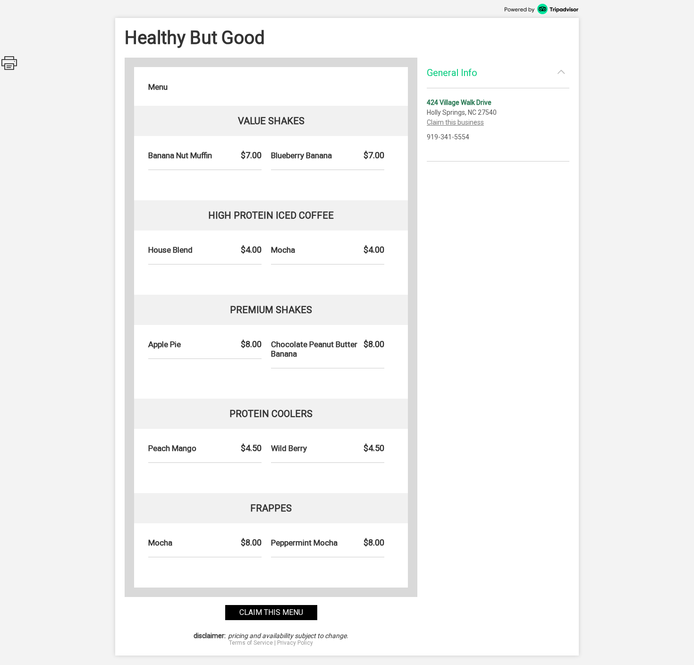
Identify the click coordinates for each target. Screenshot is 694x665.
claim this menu (271, 612)
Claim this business (455, 122)
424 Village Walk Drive (459, 102)
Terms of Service (251, 642)
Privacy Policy (295, 642)
